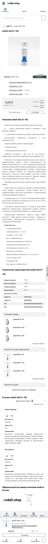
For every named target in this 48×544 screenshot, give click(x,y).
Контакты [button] (5, 11)
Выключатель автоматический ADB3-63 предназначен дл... (24, 526)
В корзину (35, 112)
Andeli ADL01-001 (18, 319)
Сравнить (5, 541)
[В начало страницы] (44, 540)
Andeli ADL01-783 (18, 363)
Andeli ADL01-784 (18, 371)
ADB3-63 (9, 26)
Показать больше (38, 343)
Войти (24, 11)
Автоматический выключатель (34, 303)
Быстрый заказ (14, 112)
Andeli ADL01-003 (18, 335)
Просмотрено (35, 541)
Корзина (43, 11)
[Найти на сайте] (44, 18)
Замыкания (27, 300)
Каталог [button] (6, 516)
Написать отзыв (38, 404)
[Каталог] (3, 3)
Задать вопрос (47, 272)
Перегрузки (27, 297)
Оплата (15, 516)
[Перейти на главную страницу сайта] (16, 3)
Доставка (24, 516)
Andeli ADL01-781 (18, 354)
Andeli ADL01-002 (18, 327)
